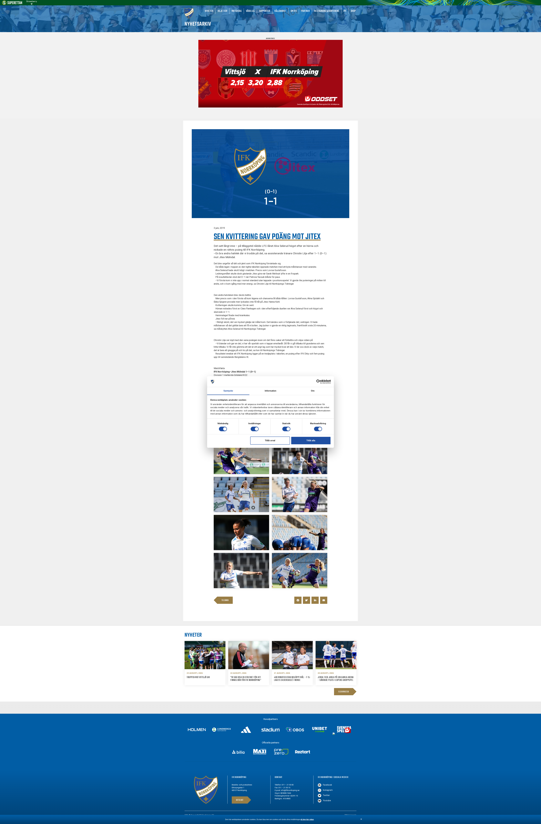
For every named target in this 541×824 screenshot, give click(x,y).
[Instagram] (319, 790)
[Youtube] (319, 800)
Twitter (326, 795)
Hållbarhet (280, 11)
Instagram (328, 790)
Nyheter (209, 11)
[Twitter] (319, 795)
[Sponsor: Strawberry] (31, 4)
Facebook (327, 785)
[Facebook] (319, 785)
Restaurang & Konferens (326, 11)
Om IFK (294, 11)
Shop (353, 11)
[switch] (255, 429)
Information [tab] (270, 391)
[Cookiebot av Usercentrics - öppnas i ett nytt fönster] (318, 382)
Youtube (327, 800)
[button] (297, 600)
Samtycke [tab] (228, 391)
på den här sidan (307, 819)
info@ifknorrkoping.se (290, 790)
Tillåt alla (310, 440)
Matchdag (237, 11)
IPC (344, 11)
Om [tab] (312, 391)
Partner (305, 11)
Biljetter (222, 11)
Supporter (264, 11)
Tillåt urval (270, 440)
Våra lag (250, 11)
